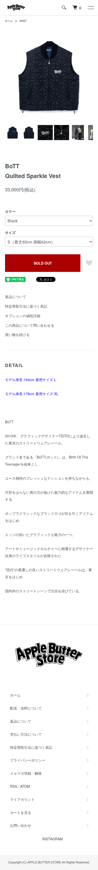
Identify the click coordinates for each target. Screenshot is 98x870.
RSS (13, 786)
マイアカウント (22, 799)
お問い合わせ (20, 825)
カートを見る (20, 812)
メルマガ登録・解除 (26, 773)
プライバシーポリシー (27, 760)
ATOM (25, 786)
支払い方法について (26, 734)
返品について (15, 296)
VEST (23, 21)
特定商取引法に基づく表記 (26, 306)
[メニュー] (90, 7)
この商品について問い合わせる (29, 325)
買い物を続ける (17, 334)
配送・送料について (26, 708)
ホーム (9, 21)
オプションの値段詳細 (22, 315)
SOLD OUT (43, 263)
